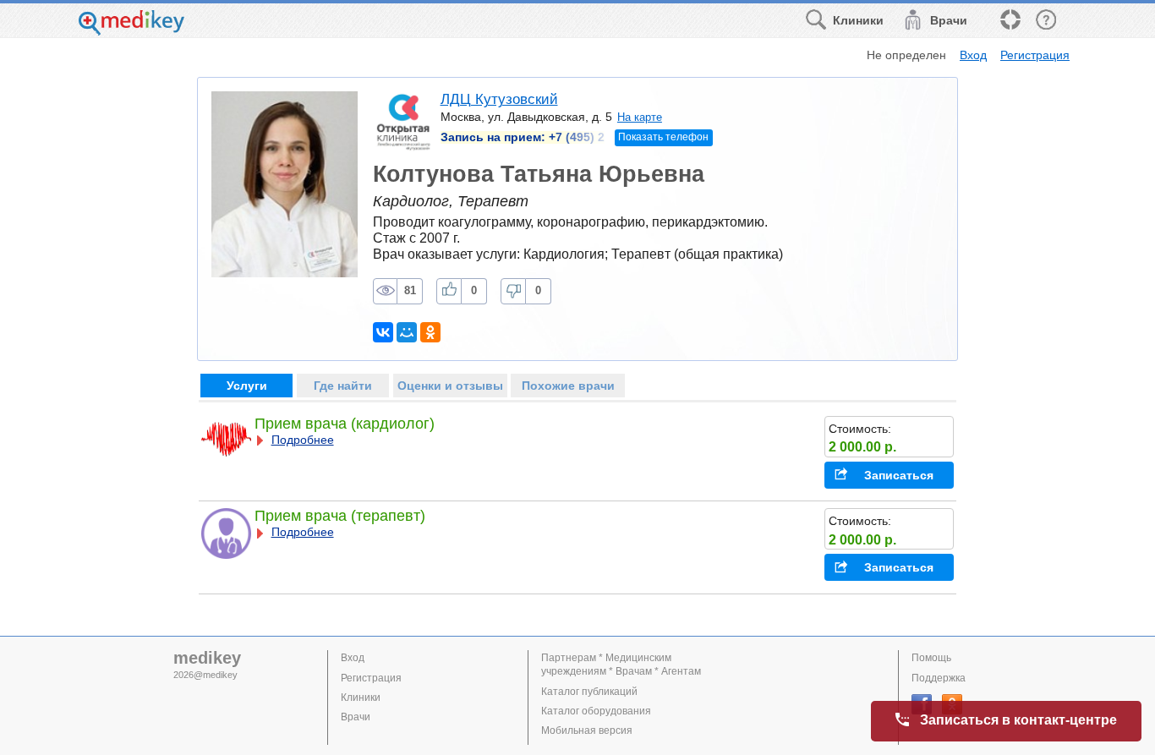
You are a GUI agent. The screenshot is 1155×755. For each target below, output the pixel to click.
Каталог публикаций (589, 692)
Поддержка (938, 678)
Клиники (360, 697)
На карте (639, 117)
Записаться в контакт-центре (1018, 720)
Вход (973, 55)
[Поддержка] (1009, 20)
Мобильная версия (586, 730)
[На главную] (131, 31)
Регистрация (1035, 55)
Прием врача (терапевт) (340, 515)
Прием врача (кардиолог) (345, 423)
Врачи (355, 717)
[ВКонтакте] (383, 332)
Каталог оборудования (596, 711)
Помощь (931, 658)
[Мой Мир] (407, 332)
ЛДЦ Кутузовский (499, 99)
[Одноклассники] (430, 332)
